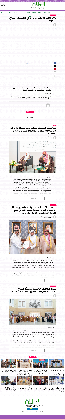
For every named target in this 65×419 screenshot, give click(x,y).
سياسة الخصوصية (39, 411)
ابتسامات (10, 12)
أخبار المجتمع (50, 12)
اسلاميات (23, 12)
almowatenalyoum (47, 138)
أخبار (56, 12)
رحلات (44, 12)
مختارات (39, 12)
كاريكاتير (34, 12)
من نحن (27, 411)
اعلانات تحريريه (36, 16)
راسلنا (23, 411)
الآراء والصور (17, 12)
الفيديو (28, 12)
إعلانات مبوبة (32, 411)
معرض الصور (28, 16)
